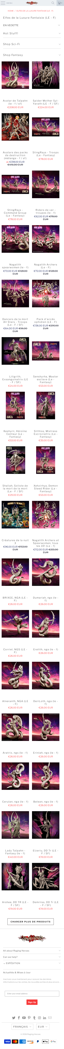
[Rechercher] (53, 3)
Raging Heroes (33, 1034)
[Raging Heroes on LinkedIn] (45, 1018)
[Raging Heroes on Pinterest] (29, 1018)
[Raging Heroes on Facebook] (19, 1018)
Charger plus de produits (31, 921)
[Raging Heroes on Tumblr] (34, 1018)
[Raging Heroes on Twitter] (14, 1018)
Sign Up (32, 1002)
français (20, 1026)
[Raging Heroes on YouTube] (24, 1018)
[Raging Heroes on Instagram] (39, 1018)
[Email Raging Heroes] (50, 1018)
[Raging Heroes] (32, 3)
